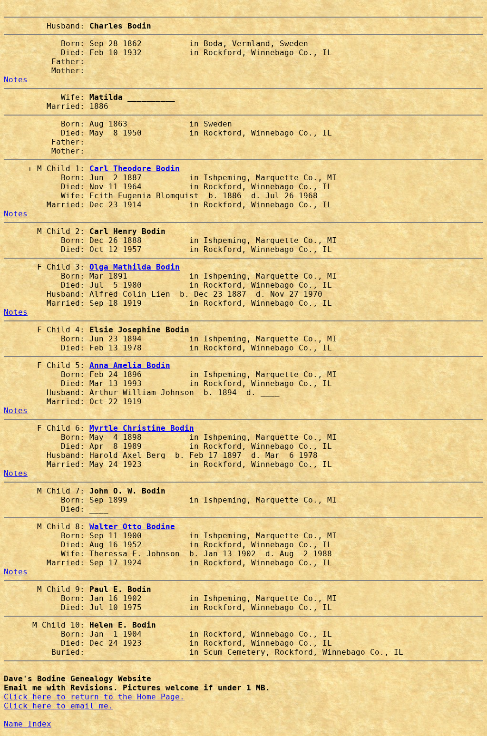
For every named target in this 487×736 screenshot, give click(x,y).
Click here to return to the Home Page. (94, 696)
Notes (16, 79)
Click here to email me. (58, 705)
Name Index (27, 723)
